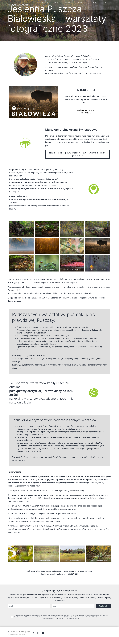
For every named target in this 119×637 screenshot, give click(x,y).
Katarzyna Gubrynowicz (19, 632)
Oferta (104, 3)
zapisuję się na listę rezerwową (85, 111)
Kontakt (35, 7)
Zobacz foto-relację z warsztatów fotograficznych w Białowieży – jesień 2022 (77, 154)
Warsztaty (81, 3)
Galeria (45, 3)
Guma (55, 3)
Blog (34, 3)
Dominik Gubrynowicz (19, 634)
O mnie (93, 3)
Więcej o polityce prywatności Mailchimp (71, 618)
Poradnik (67, 3)
